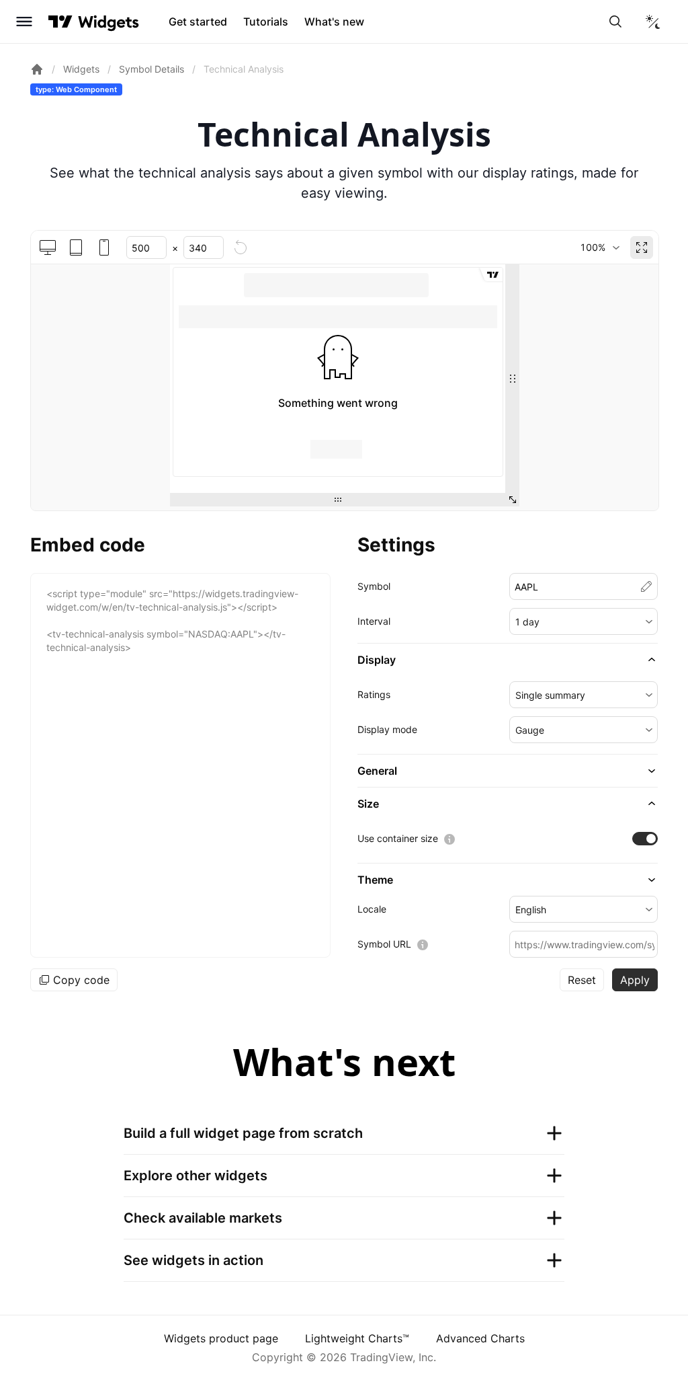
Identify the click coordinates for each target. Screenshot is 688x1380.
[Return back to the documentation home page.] (37, 69)
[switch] (645, 838)
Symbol (373, 586)
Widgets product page (221, 1338)
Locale (371, 909)
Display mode (387, 729)
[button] (583, 621)
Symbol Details (151, 69)
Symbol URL (384, 944)
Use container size (397, 838)
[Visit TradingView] (60, 21)
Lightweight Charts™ (357, 1338)
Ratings (373, 694)
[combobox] (599, 247)
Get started (198, 21)
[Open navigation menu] (24, 21)
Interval (373, 621)
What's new (334, 21)
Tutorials (265, 21)
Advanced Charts (480, 1338)
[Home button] (108, 22)
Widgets (81, 69)
